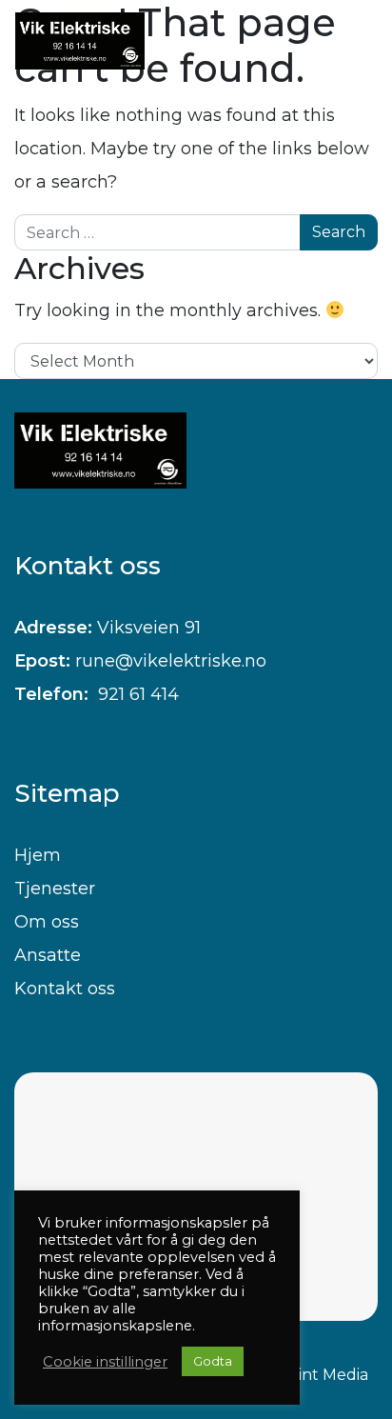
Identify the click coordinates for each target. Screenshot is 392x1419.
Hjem (37, 855)
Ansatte (47, 955)
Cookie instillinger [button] (105, 1361)
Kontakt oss (64, 988)
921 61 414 (136, 694)
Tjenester (54, 888)
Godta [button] (212, 1361)
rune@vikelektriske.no (170, 660)
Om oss (46, 921)
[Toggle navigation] (343, 41)
